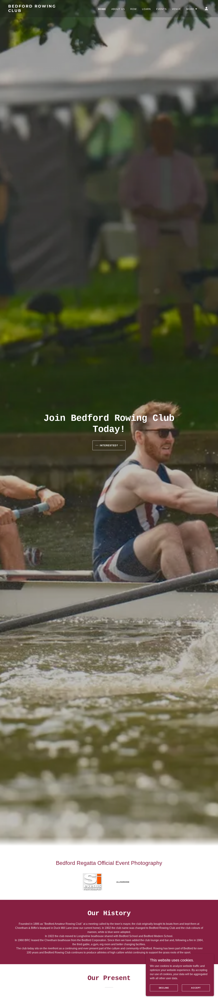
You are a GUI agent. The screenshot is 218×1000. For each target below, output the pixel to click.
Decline (164, 988)
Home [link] (102, 9)
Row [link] (133, 9)
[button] (192, 9)
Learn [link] (146, 9)
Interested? (109, 445)
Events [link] (161, 9)
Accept (195, 988)
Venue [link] (176, 9)
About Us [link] (118, 9)
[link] (36, 11)
